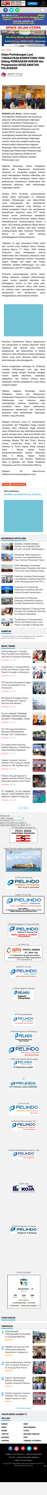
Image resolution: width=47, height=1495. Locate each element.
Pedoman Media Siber (34, 1454)
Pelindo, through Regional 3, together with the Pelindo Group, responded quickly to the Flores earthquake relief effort (16, 779)
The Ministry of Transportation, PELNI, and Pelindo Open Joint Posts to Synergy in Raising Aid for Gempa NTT (15, 670)
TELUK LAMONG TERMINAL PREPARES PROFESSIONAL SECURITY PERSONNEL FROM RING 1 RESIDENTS (15, 716)
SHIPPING (5, 1441)
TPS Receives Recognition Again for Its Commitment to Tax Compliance (16, 685)
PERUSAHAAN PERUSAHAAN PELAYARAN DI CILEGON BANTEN (17, 1334)
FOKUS (6, 484)
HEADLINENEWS (18, 484)
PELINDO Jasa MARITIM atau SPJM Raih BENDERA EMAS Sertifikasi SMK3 (23, 494)
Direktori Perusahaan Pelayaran (27, 1457)
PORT (26, 1437)
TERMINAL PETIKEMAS (32, 1441)
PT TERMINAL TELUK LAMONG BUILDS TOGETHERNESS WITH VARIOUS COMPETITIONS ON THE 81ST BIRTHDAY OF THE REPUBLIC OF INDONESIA (15, 794)
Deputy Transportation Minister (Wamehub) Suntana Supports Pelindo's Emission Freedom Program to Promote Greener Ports (18, 1381)
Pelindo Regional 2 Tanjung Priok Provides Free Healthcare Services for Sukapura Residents (16, 654)
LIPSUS (26, 1431)
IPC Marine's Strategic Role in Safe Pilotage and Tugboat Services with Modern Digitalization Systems (14, 701)
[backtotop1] (45, 1466)
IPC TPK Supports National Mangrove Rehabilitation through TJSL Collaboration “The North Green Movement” (14, 732)
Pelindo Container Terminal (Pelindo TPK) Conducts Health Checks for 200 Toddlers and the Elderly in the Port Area (16, 763)
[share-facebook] (5, 10)
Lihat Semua (23, 808)
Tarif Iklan (12, 1457)
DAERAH (4, 1424)
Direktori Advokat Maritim (23, 1460)
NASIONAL (5, 1437)
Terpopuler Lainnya (23, 1408)
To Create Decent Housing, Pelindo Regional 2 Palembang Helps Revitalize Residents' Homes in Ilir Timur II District (15, 747)
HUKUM (4, 1431)
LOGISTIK (4, 1434)
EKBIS (26, 1424)
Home (3, 50)
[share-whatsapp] (17, 10)
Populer (33, 3)
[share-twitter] (11, 10)
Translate (19, 821)
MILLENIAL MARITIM (31, 1434)
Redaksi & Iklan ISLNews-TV (15, 1454)
